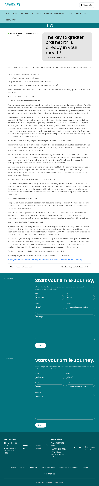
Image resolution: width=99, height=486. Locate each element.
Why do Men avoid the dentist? (21, 267)
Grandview (56, 439)
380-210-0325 (60, 449)
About (16, 13)
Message (38, 313)
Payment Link (80, 13)
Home (8, 13)
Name (37, 294)
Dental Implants (48, 467)
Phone (68, 294)
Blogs (69, 13)
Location (69, 303)
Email (37, 303)
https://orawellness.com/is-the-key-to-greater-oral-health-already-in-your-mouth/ (45, 259)
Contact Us (11, 20)
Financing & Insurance (54, 13)
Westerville (10, 439)
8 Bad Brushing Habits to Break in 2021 (75, 267)
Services (35, 13)
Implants (25, 13)
